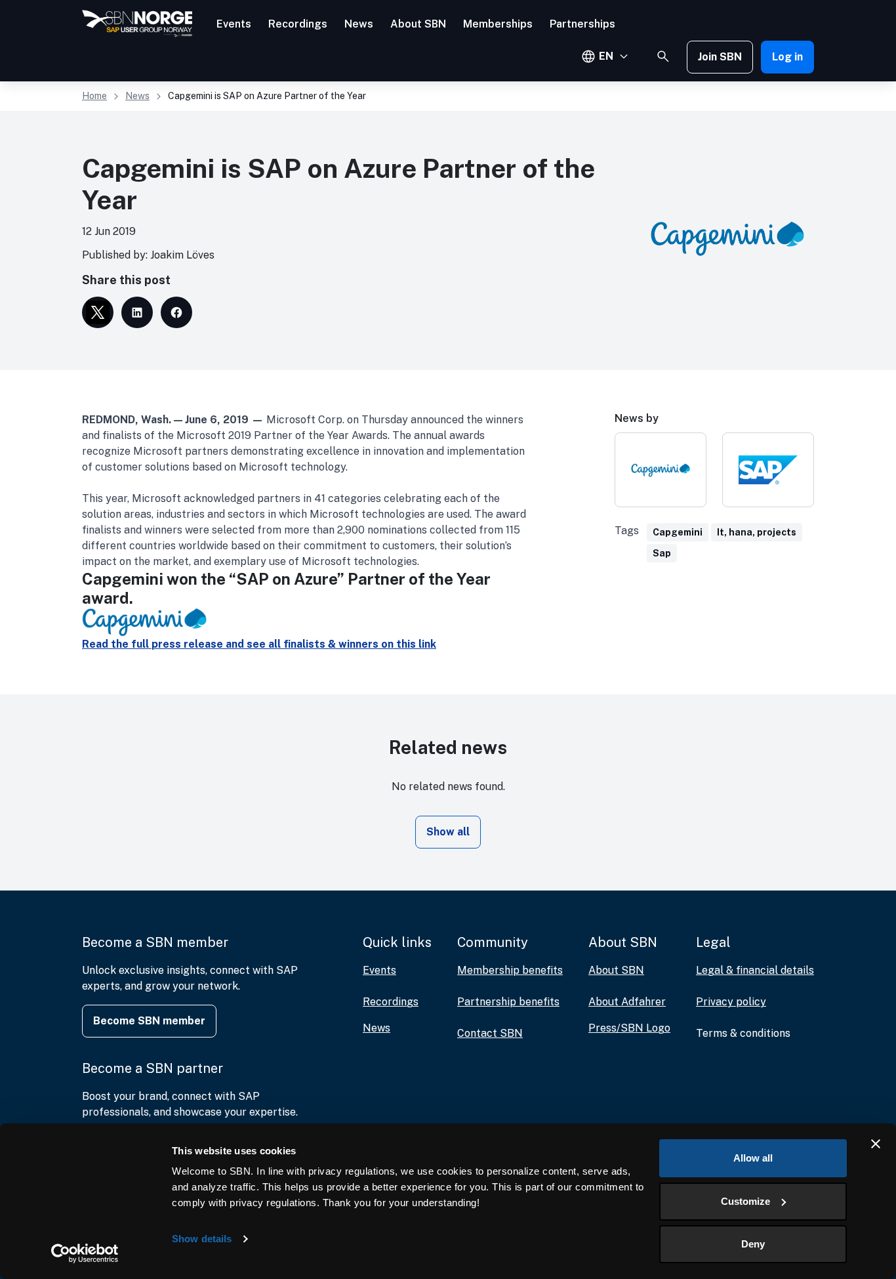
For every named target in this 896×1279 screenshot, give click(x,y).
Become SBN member (149, 1021)
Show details (202, 1238)
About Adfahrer (627, 1002)
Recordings (297, 24)
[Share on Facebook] (176, 312)
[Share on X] (97, 312)
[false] (663, 56)
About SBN (418, 24)
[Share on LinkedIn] (137, 312)
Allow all (753, 1158)
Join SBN (720, 57)
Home (94, 96)
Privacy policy (731, 1002)
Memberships (498, 24)
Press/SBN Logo (629, 1028)
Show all (448, 832)
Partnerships (582, 24)
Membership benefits (510, 970)
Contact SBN (490, 1033)
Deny (753, 1243)
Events (233, 24)
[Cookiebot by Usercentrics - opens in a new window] (85, 1253)
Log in (787, 57)
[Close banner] (875, 1143)
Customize (745, 1201)
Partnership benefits (508, 1002)
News (358, 24)
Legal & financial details (755, 970)
